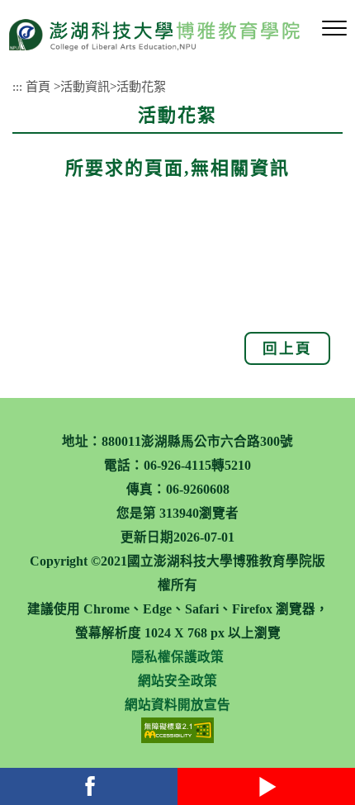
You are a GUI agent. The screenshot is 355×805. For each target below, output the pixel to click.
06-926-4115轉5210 (197, 465)
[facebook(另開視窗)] (89, 786)
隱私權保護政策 (177, 657)
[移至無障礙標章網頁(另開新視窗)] (177, 730)
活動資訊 (85, 86)
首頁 (38, 86)
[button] (334, 29)
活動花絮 (141, 86)
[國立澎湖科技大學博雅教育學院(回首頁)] (154, 34)
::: (17, 86)
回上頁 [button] (287, 348)
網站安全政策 (177, 681)
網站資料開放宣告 (177, 705)
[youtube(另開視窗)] (266, 786)
